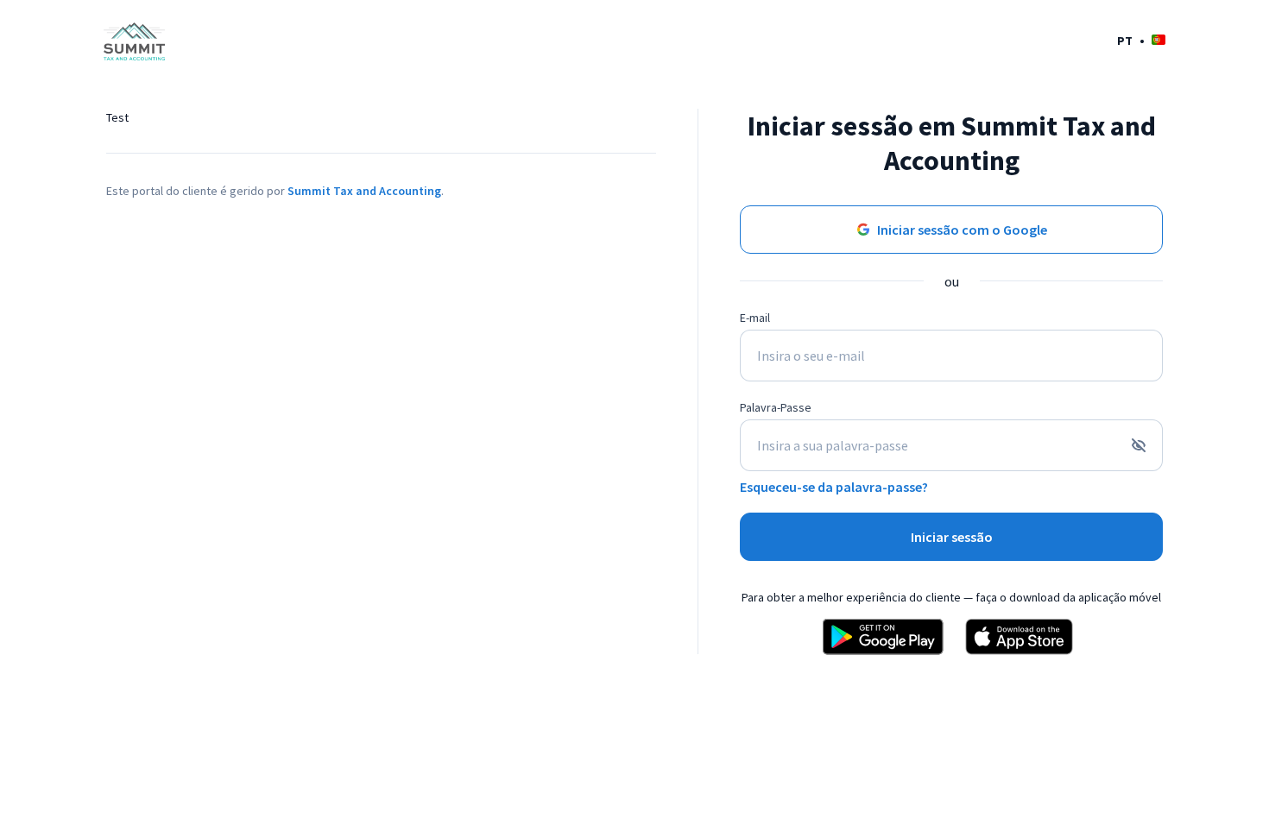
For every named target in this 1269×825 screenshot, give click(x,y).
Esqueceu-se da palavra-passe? (834, 486)
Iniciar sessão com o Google (962, 229)
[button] (1141, 40)
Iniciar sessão (952, 536)
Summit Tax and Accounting (364, 191)
